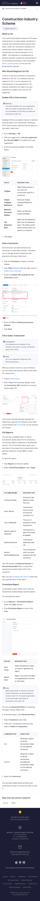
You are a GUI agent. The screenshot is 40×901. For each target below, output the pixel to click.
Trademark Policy (20, 884)
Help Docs (14, 3)
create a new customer (12, 271)
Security (12, 876)
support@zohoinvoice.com (20, 854)
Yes (6, 803)
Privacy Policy (7, 884)
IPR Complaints (32, 876)
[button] (22, 3)
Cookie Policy (32, 884)
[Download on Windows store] (23, 863)
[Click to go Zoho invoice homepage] (6, 3)
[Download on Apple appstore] (20, 863)
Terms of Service (26, 880)
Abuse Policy (27, 887)
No (14, 803)
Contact (5, 876)
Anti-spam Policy (13, 880)
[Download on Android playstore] (16, 863)
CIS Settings (21, 425)
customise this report (20, 577)
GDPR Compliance (14, 887)
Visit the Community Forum (19, 819)
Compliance (21, 876)
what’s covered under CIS (11, 64)
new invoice (15, 379)
